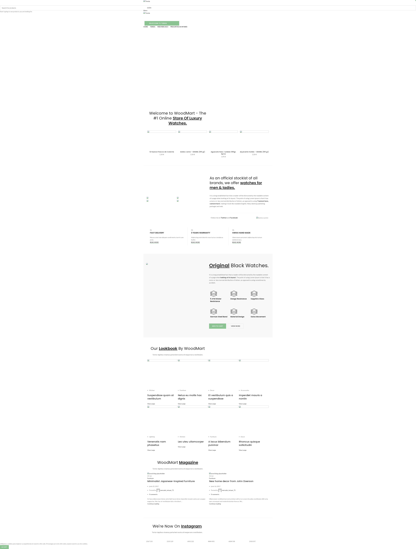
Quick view (174, 134)
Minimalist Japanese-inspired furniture (171, 481)
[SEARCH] (413, 7)
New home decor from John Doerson (231, 481)
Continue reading (153, 504)
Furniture (150, 478)
